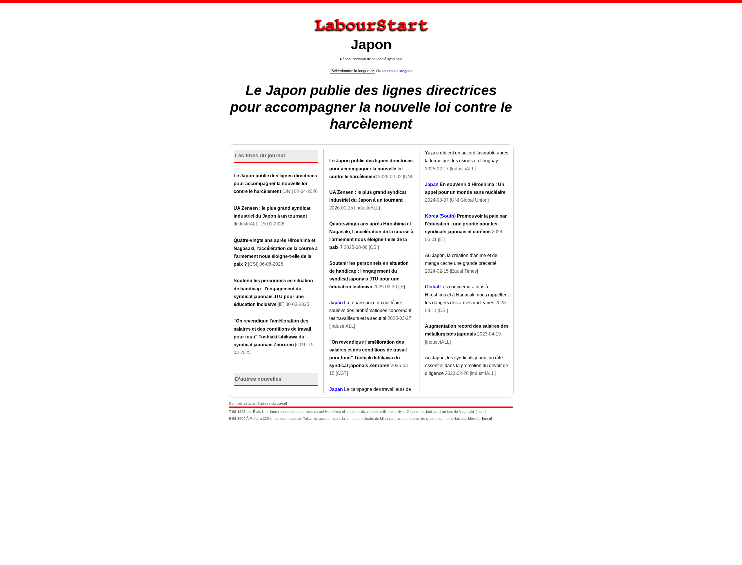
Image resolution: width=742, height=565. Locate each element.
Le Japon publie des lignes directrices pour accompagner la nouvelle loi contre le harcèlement (371, 107)
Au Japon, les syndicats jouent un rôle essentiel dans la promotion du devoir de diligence (466, 365)
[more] (480, 412)
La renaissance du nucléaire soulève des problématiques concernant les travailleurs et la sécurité (370, 310)
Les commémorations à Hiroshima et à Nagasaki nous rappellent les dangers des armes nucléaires (467, 294)
